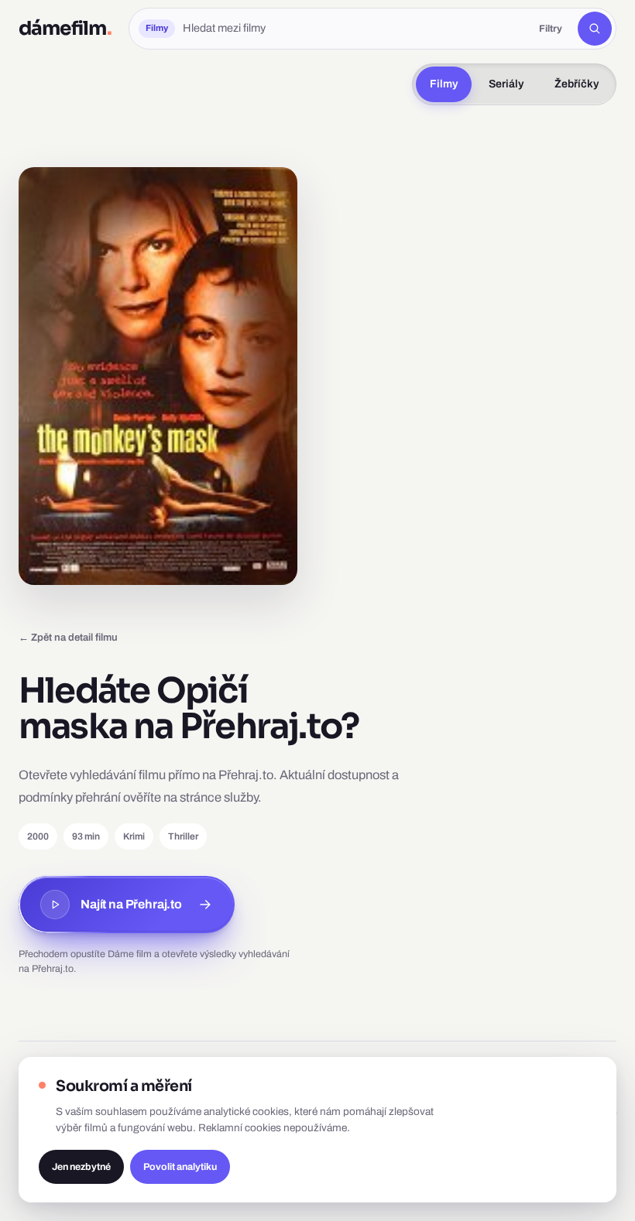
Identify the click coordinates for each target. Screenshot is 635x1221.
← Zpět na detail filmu (68, 637)
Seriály (506, 84)
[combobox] (353, 28)
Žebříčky (576, 84)
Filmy (444, 84)
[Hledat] (595, 29)
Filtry (550, 28)
